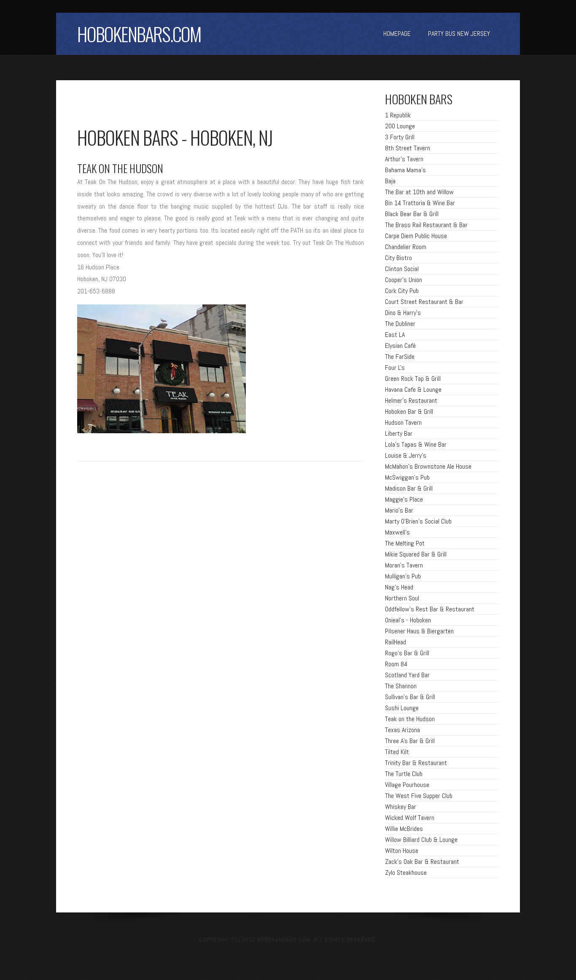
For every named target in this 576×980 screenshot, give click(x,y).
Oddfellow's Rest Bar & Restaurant (429, 609)
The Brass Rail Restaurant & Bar (426, 224)
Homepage (397, 33)
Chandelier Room (405, 246)
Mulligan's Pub (403, 576)
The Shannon (401, 685)
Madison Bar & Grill (409, 488)
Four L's (395, 367)
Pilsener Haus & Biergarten (419, 631)
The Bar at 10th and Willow (419, 191)
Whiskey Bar (400, 806)
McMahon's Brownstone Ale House (428, 466)
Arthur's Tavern (404, 159)
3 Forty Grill (400, 137)
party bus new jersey (459, 33)
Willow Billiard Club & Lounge (421, 839)
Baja (390, 180)
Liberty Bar (398, 433)
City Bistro (398, 257)
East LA (395, 334)
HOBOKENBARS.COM (139, 34)
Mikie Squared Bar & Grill (416, 554)
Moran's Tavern (404, 565)
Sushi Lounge (402, 707)
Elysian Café (400, 345)
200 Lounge (400, 126)
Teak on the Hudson (410, 718)
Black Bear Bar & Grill (412, 213)
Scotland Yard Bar (407, 675)
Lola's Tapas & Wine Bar (416, 444)
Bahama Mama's (405, 170)
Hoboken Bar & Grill (409, 411)
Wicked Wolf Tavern (409, 817)
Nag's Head (399, 587)
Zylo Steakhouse (406, 872)
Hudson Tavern (403, 422)
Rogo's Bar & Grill (407, 653)
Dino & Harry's (403, 312)
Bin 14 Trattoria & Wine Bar (420, 202)
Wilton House (401, 850)
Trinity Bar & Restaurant (416, 762)
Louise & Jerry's (405, 455)
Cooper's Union (403, 279)
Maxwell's (397, 532)
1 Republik (398, 115)
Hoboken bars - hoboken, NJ (175, 137)
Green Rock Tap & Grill (413, 378)
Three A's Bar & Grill (410, 740)
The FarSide (400, 356)
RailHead (395, 642)
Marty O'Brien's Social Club (418, 521)
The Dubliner (400, 323)
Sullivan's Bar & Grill (410, 696)
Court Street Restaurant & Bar (424, 301)
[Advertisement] (176, 105)
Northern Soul (402, 598)
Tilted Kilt (397, 751)
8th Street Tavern (407, 148)
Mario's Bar (399, 510)
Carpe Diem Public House (416, 235)
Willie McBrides (404, 828)
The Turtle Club (404, 773)
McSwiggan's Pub (407, 477)
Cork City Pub (402, 290)
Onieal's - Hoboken (408, 620)
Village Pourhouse (407, 784)
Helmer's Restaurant (411, 400)
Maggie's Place (404, 499)
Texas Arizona (402, 729)
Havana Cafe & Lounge (413, 389)
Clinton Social (402, 268)
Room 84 (396, 664)
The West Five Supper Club (418, 795)
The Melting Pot (405, 543)
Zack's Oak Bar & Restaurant (422, 861)
